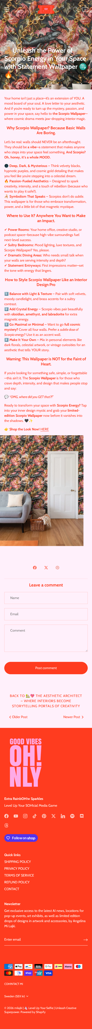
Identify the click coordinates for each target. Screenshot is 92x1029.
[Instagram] (25, 816)
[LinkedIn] (63, 816)
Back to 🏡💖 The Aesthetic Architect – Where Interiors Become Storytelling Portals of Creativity (46, 701)
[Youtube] (16, 816)
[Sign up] (85, 939)
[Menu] (7, 9)
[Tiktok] (35, 816)
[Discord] (82, 816)
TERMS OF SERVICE (19, 875)
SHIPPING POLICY (17, 862)
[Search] (75, 10)
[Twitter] (53, 816)
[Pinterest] (44, 816)
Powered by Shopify (33, 1012)
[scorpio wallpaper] (41, 438)
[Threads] (6, 825)
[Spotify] (72, 816)
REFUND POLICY (17, 882)
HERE (44, 429)
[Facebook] (6, 816)
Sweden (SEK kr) (14, 996)
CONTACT (11, 889)
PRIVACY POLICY (16, 869)
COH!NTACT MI (13, 984)
